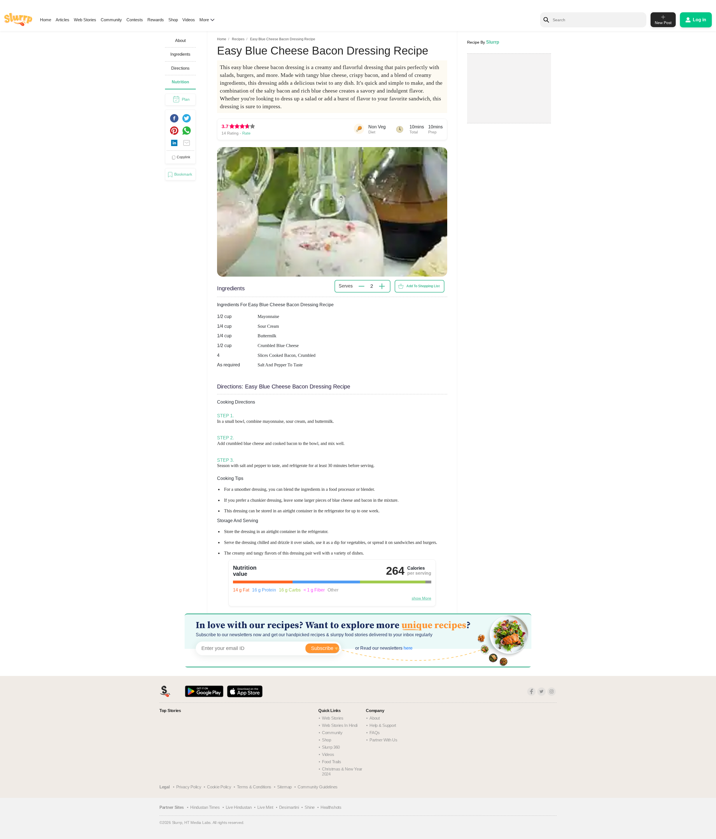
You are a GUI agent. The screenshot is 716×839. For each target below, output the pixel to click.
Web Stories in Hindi (339, 725)
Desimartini (289, 807)
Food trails (331, 761)
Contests (134, 19)
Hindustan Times (205, 807)
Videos (188, 19)
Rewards (155, 19)
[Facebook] (531, 691)
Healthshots (331, 807)
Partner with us (383, 739)
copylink (183, 157)
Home (45, 19)
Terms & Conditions (254, 786)
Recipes (238, 39)
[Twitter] (541, 691)
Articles (62, 19)
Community (111, 19)
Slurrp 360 (331, 747)
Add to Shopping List (423, 286)
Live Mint (265, 807)
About (374, 718)
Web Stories (85, 19)
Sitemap (284, 786)
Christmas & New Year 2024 (342, 771)
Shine (310, 807)
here (407, 648)
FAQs (374, 732)
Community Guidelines (318, 786)
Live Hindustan (239, 807)
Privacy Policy (188, 786)
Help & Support (382, 725)
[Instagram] (551, 691)
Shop (173, 19)
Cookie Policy (219, 786)
